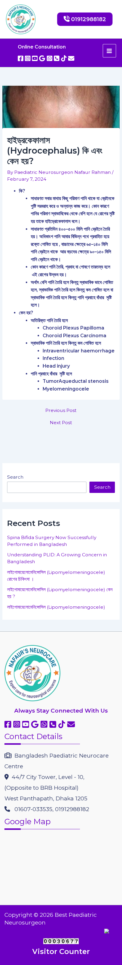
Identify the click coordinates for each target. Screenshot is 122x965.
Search (15, 477)
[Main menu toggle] (109, 50)
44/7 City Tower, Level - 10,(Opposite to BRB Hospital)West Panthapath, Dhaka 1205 (45, 788)
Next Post (61, 422)
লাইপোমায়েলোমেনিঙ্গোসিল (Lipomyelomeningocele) (56, 607)
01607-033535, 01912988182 (49, 809)
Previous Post (60, 410)
